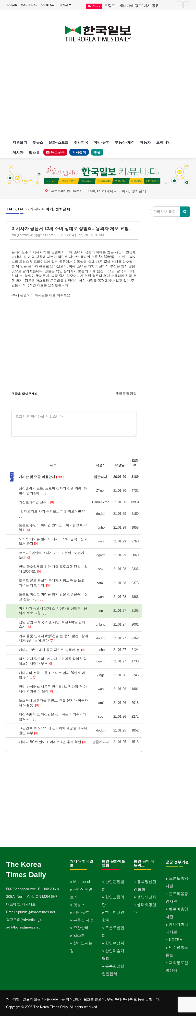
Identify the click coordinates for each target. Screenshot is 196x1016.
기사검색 (79, 152)
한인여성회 (114, 943)
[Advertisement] (98, 93)
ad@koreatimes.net (23, 927)
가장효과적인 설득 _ (36, 502)
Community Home (66, 191)
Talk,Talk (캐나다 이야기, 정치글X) (117, 191)
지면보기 (20, 142)
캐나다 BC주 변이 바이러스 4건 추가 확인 (52, 742)
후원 (97, 152)
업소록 (34, 152)
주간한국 (81, 142)
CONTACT (48, 4)
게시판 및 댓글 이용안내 (41, 477)
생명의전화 (146, 897)
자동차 (145, 142)
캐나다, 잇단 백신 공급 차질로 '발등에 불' (51, 650)
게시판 (18, 152)
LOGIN (12, 4)
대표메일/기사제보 (21, 904)
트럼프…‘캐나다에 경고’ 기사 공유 (131, 6)
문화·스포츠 (59, 142)
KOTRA (175, 939)
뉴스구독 (57, 152)
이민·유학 (102, 142)
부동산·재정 (125, 142)
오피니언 (163, 142)
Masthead (81, 881)
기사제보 (65, 4)
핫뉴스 (38, 142)
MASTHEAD (29, 4)
